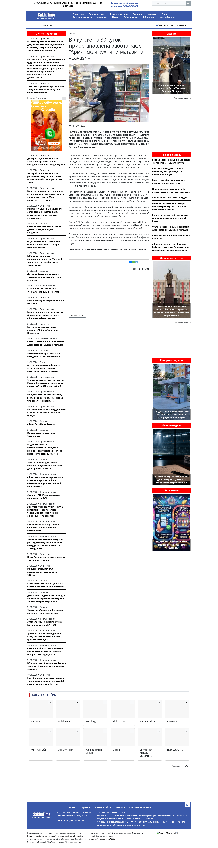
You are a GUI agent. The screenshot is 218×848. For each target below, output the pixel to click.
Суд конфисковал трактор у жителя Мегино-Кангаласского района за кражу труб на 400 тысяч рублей (46, 383)
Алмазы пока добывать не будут (169, 197)
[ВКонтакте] (130, 262)
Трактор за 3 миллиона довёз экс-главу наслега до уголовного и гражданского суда (45, 636)
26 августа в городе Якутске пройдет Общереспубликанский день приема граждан (44, 465)
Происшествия (96, 14)
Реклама (120, 807)
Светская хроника (82, 17)
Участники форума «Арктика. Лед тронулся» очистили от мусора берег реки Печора (45, 89)
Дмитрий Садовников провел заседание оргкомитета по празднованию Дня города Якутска (46, 161)
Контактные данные (140, 807)
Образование (131, 17)
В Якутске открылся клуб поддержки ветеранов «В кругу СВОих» (44, 571)
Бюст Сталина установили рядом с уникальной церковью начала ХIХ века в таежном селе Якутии (45, 681)
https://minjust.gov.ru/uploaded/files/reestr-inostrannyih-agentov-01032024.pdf (61, 836)
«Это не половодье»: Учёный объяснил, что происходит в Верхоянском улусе (167, 171)
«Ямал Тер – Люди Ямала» (41, 424)
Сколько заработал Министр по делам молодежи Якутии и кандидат (44, 229)
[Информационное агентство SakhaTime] (46, 15)
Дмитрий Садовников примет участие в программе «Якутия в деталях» (44, 277)
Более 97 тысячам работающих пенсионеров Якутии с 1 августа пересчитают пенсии (169, 206)
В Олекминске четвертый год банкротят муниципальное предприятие (43, 527)
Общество (148, 17)
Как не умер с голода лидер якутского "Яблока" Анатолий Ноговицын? (43, 330)
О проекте (85, 807)
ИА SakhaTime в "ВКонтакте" (173, 25)
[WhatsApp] (133, 262)
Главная (71, 807)
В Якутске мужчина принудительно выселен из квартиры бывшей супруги (46, 412)
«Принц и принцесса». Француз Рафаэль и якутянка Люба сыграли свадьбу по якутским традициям (170, 247)
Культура (152, 14)
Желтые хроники (119, 14)
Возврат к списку (77, 315)
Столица (137, 14)
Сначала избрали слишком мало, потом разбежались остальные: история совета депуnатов (45, 651)
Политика (78, 14)
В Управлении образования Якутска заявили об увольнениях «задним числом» (46, 666)
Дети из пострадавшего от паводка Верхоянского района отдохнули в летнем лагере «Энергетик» (46, 598)
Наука (115, 17)
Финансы (102, 17)
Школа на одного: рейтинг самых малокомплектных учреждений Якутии (170, 218)
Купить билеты (167, 17)
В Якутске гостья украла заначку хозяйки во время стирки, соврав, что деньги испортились (45, 397)
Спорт (165, 14)
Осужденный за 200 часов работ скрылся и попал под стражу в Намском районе (44, 244)
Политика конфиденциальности (70, 821)
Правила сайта (103, 807)
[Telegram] (136, 262)
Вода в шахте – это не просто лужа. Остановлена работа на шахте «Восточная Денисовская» (45, 315)
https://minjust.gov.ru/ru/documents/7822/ (97, 839)
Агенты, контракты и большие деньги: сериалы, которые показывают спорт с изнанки (43, 368)
